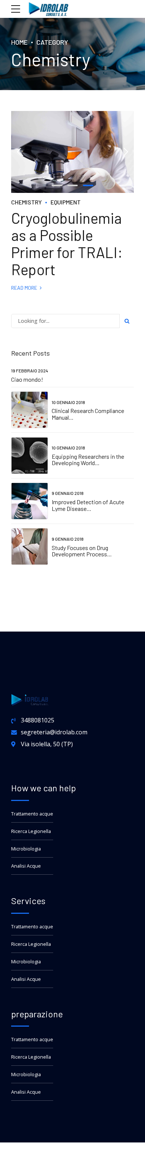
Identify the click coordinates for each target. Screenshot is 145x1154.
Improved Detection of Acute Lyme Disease (88, 505)
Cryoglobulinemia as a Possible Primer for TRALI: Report (67, 243)
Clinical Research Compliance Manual (88, 414)
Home (19, 42)
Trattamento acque (32, 814)
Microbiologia (26, 849)
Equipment (66, 202)
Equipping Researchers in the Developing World (88, 460)
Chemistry (26, 202)
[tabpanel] (72, 152)
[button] (19, 152)
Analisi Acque (26, 866)
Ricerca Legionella (31, 831)
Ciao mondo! (27, 379)
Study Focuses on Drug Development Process (80, 551)
